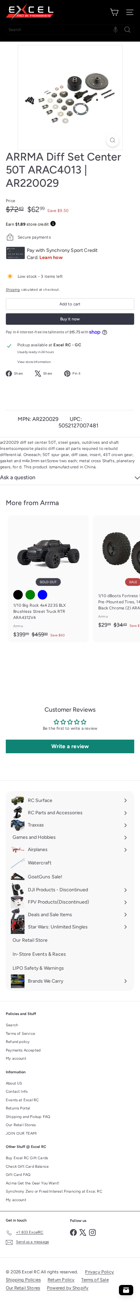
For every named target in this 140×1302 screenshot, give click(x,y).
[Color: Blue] (42, 595)
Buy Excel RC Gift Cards (27, 1158)
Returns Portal (18, 1108)
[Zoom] (112, 140)
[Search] (127, 30)
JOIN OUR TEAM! (21, 1133)
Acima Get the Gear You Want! (32, 1183)
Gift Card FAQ (18, 1174)
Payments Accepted (23, 1050)
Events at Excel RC (22, 1100)
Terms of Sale (94, 1279)
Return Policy (61, 1279)
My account (16, 1058)
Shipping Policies (23, 1279)
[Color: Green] (30, 595)
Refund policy (18, 1042)
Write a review (70, 746)
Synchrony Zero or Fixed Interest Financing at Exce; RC (54, 1191)
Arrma (49, 503)
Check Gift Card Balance (27, 1166)
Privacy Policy (99, 1271)
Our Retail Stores (21, 1125)
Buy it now (70, 319)
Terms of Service (20, 1033)
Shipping (13, 289)
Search (12, 1025)
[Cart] (114, 12)
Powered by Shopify (67, 1287)
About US (14, 1083)
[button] (115, 30)
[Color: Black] (18, 595)
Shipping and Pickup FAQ (28, 1117)
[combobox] (70, 30)
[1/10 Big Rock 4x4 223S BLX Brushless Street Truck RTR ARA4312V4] (48, 578)
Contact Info (17, 1091)
